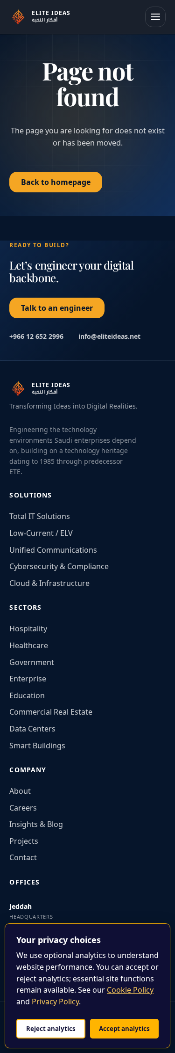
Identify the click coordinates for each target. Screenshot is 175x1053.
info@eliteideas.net (109, 336)
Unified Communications (53, 550)
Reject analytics (51, 1028)
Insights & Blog (36, 824)
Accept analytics (124, 1028)
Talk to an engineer (57, 308)
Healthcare (28, 645)
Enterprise (27, 678)
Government (31, 662)
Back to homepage (56, 182)
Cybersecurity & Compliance (59, 566)
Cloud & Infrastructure (49, 583)
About (20, 791)
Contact (23, 857)
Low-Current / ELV (41, 533)
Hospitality (28, 628)
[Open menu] (155, 17)
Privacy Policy (55, 1001)
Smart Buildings (37, 745)
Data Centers (32, 729)
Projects (23, 841)
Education (27, 695)
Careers (23, 808)
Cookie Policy (130, 990)
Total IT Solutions (39, 516)
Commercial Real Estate (50, 712)
